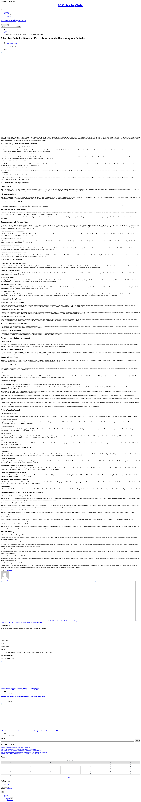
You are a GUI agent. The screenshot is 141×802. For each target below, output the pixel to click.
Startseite (6, 12)
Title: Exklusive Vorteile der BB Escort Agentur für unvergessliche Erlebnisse (21, 750)
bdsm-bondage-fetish (12, 43)
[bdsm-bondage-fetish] (5, 578)
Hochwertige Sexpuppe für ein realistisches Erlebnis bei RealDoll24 (23, 696)
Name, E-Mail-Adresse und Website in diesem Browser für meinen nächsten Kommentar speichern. (28, 652)
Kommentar (4, 640)
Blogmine (9, 788)
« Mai (69, 777)
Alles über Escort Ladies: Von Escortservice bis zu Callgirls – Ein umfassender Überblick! (30, 731)
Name (3, 643)
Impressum (10, 16)
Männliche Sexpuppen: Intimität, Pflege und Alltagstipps (20, 689)
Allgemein (6, 13)
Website (3, 649)
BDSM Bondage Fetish (70, 5)
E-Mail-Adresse (5, 646)
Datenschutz (7, 15)
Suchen (3, 738)
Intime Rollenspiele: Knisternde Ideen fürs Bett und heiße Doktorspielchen (20, 753)
